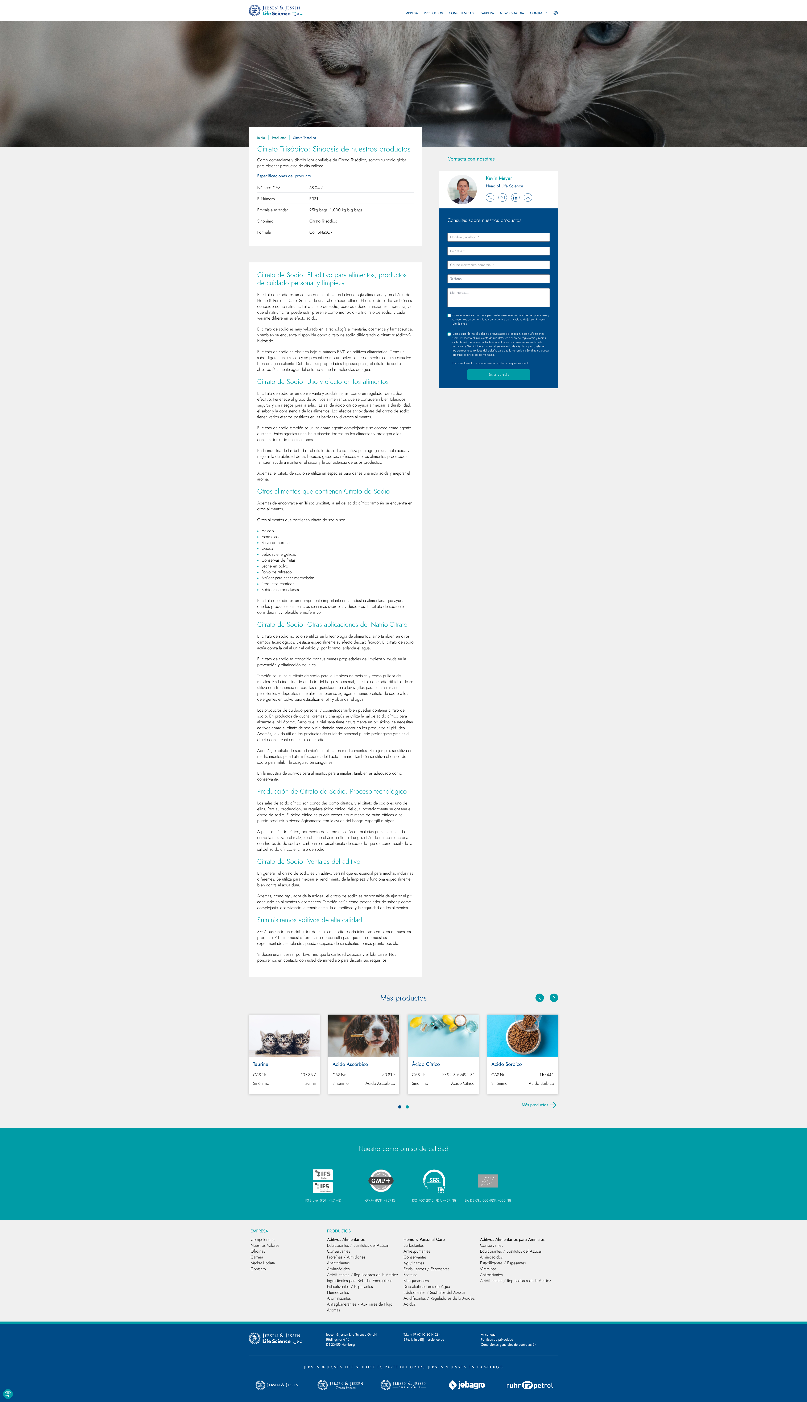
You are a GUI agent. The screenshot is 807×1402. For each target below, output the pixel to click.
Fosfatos (410, 1275)
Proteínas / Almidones (346, 1257)
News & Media (512, 13)
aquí (499, 363)
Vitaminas (488, 1269)
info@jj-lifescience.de (429, 1339)
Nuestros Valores (265, 1245)
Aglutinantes (414, 1263)
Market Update (263, 1263)
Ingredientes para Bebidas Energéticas (359, 1281)
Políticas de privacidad (497, 1339)
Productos (433, 13)
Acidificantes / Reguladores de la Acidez (362, 1275)
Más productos (535, 1105)
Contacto (538, 13)
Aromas (333, 1310)
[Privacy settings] (8, 1394)
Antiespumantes (417, 1251)
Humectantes (338, 1292)
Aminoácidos (338, 1269)
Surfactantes (414, 1245)
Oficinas (258, 1251)
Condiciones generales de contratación (508, 1344)
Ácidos (410, 1304)
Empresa (411, 13)
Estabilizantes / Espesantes (350, 1287)
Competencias (461, 13)
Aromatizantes (339, 1298)
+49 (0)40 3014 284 (425, 1334)
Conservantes (338, 1251)
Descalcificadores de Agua (427, 1287)
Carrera (487, 13)
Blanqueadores (416, 1281)
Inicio (261, 137)
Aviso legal (488, 1334)
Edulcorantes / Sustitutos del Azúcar (358, 1245)
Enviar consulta (498, 374)
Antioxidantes (338, 1263)
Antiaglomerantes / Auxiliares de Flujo (359, 1304)
